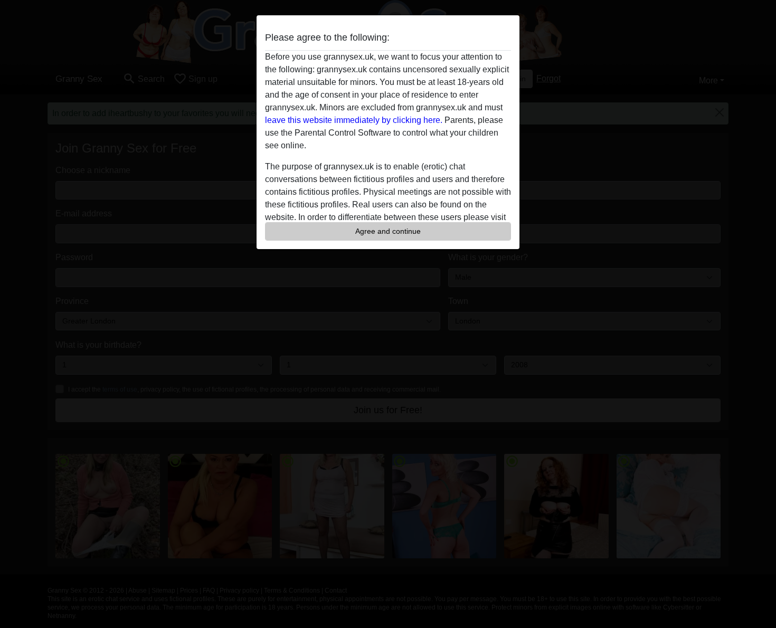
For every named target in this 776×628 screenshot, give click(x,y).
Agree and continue (388, 231)
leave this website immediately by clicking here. (353, 120)
